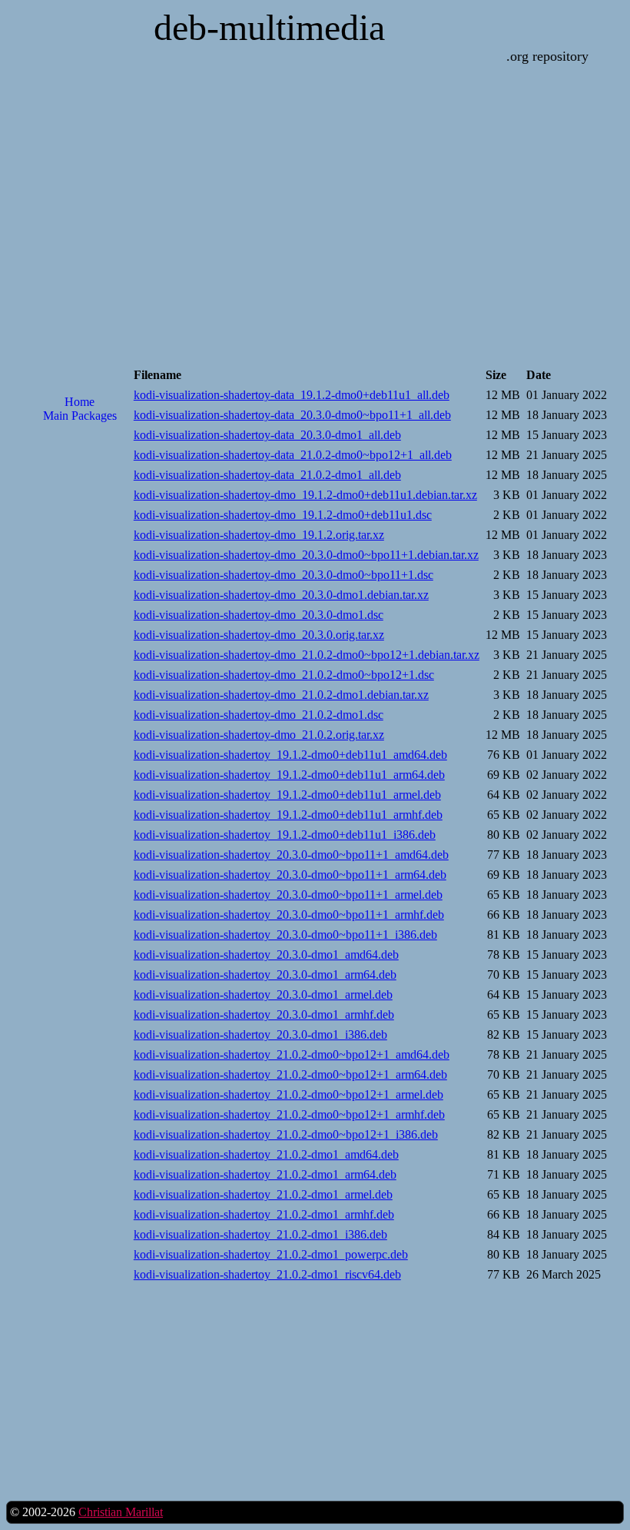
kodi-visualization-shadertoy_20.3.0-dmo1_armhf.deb (264, 1014)
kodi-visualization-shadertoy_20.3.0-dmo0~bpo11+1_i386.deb (285, 934)
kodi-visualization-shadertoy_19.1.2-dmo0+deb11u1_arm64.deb (289, 774)
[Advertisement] (79, 681)
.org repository (547, 56)
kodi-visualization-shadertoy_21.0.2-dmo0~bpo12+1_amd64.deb (291, 1054)
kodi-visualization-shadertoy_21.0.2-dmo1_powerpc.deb (271, 1254)
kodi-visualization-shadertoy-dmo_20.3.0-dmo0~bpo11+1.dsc (283, 574)
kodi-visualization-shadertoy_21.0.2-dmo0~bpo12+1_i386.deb (286, 1134)
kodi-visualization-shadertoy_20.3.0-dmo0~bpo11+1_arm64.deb (290, 874)
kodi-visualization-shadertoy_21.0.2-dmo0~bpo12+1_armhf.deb (289, 1114)
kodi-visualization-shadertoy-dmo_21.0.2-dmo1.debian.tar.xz (281, 694)
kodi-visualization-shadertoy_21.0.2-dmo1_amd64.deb (266, 1154)
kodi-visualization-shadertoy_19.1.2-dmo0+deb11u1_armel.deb (287, 794)
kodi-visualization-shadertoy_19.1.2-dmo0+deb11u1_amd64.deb (290, 754)
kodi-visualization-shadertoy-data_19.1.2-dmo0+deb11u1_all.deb (291, 394)
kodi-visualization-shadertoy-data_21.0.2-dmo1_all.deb (267, 474)
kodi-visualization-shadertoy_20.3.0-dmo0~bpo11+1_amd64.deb (291, 854)
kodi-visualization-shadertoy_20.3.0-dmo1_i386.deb (260, 1034)
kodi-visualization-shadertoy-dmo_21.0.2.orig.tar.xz (259, 734)
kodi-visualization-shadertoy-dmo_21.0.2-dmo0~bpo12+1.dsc (284, 674)
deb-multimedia (269, 27)
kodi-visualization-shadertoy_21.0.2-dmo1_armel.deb (263, 1194)
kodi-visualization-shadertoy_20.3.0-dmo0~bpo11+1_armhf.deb (289, 914)
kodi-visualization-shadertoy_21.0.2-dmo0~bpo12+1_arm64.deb (290, 1074)
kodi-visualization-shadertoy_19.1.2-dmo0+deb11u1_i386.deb (285, 834)
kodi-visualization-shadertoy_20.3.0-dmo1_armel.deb (263, 994)
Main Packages (80, 415)
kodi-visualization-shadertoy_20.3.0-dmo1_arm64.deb (265, 974)
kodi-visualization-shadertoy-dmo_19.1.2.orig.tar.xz (259, 534)
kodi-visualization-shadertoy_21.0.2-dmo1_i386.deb (260, 1234)
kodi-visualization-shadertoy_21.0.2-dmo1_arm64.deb (265, 1174)
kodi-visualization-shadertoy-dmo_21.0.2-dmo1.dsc (258, 714)
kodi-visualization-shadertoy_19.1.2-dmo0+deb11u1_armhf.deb (288, 814)
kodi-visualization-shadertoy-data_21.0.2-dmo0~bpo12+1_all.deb (293, 454)
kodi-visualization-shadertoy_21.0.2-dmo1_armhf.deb (264, 1214)
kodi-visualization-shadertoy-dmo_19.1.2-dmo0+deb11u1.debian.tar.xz (305, 494)
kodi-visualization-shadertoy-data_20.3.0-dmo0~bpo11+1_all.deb (292, 414)
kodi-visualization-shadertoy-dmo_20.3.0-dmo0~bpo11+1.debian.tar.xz (306, 554)
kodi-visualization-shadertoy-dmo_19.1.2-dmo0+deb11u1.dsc (283, 514)
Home (79, 401)
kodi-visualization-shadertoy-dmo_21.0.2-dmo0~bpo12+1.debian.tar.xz (306, 654)
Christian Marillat (120, 1511)
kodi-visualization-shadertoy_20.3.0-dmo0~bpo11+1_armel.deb (288, 894)
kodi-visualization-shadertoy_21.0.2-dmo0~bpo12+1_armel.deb (288, 1094)
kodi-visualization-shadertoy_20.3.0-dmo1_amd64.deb (266, 954)
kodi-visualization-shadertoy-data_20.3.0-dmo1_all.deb (267, 434)
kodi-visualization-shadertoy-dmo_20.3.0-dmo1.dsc (258, 614)
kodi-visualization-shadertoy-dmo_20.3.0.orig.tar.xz (259, 634)
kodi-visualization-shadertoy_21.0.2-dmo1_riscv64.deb (267, 1274)
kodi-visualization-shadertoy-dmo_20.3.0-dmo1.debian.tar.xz (281, 594)
